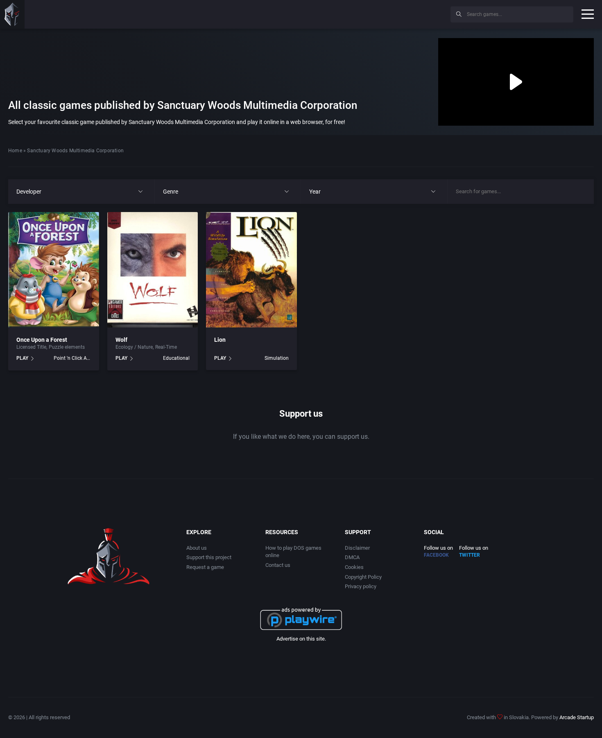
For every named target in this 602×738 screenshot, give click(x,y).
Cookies (354, 567)
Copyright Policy (363, 577)
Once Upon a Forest (41, 339)
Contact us (277, 565)
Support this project (208, 557)
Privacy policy (360, 586)
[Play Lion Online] (251, 269)
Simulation (277, 358)
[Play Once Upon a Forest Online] (53, 269)
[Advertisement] (376, 13)
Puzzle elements (67, 347)
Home (15, 150)
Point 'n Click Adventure (72, 358)
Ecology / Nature (134, 347)
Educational (176, 358)
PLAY (22, 358)
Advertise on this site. (301, 639)
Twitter (469, 555)
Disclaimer (357, 548)
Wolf (121, 339)
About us (196, 548)
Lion (220, 339)
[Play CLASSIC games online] (12, 14)
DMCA (352, 557)
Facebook (436, 555)
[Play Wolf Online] (152, 269)
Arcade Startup (576, 717)
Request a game (205, 567)
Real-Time (166, 347)
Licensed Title (31, 347)
